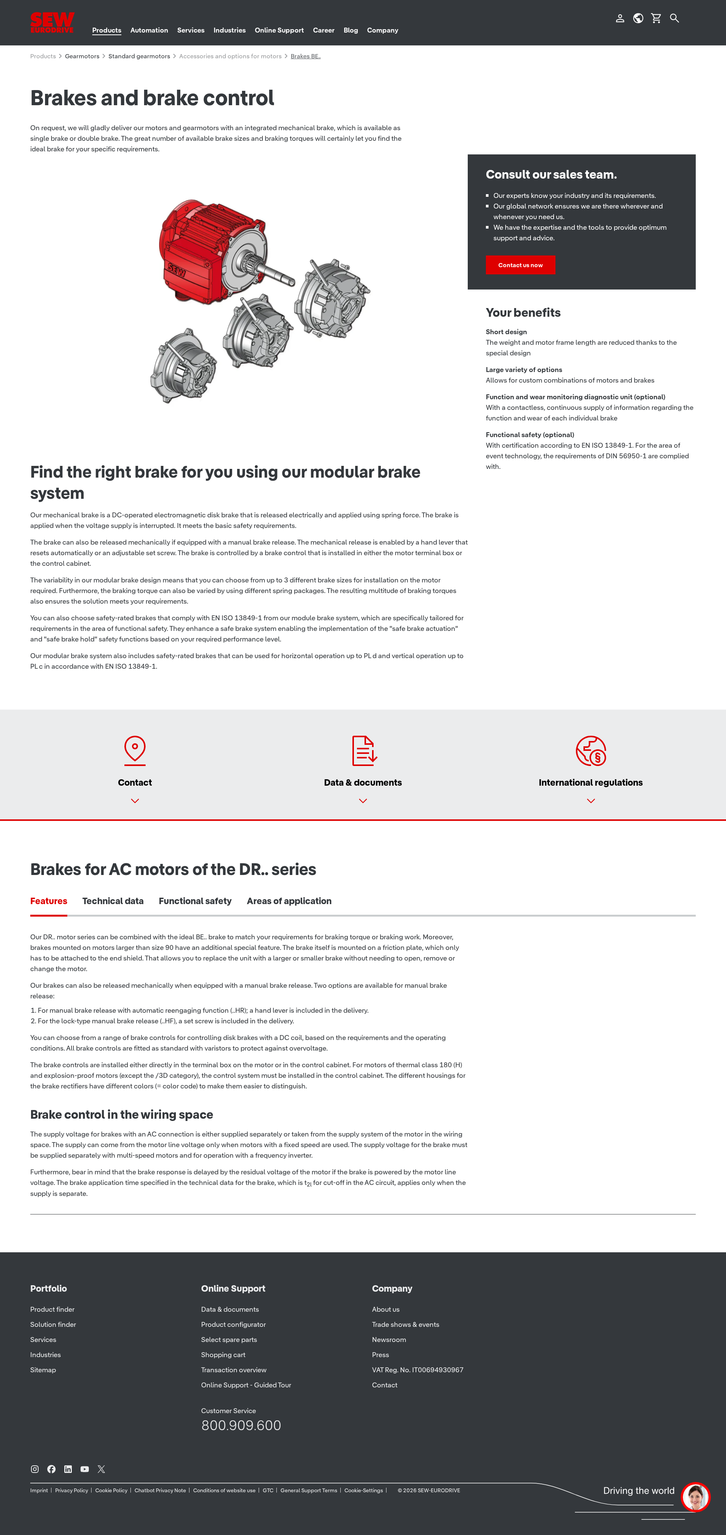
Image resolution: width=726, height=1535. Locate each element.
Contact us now (520, 264)
